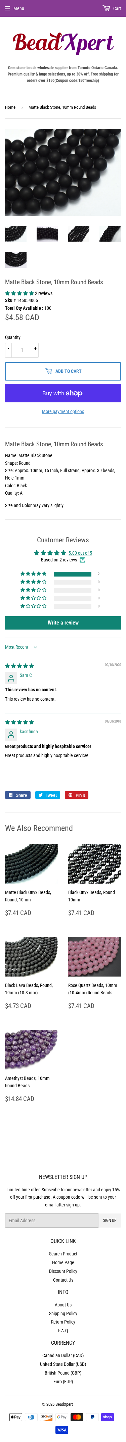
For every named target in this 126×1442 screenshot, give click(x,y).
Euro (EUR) (63, 1381)
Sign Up (110, 1220)
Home (10, 107)
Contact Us (63, 1280)
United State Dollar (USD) (63, 1364)
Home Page (63, 1262)
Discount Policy (63, 1271)
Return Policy (63, 1322)
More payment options (63, 411)
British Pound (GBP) (63, 1373)
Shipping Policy (63, 1313)
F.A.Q (63, 1330)
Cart (116, 8)
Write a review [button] (63, 622)
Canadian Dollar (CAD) (63, 1355)
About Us (63, 1304)
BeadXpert (64, 1404)
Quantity (12, 337)
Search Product (63, 1253)
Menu (18, 8)
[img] (19, 665)
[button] (20, 293)
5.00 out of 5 (80, 553)
